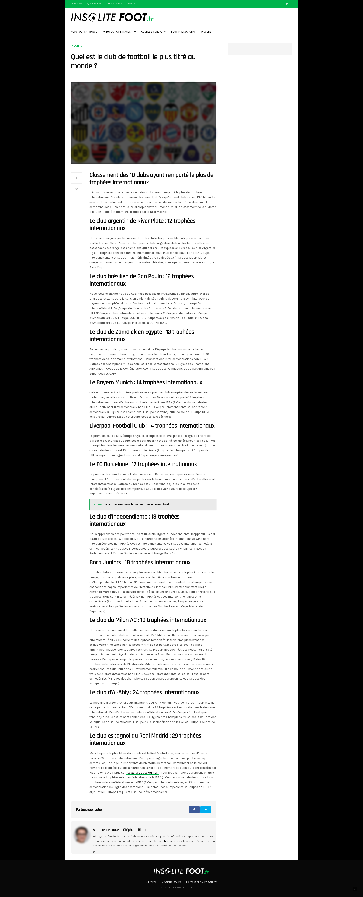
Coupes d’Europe (151, 31)
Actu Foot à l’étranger (117, 31)
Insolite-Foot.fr (156, 841)
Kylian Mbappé (94, 3)
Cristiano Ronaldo (114, 3)
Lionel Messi (76, 3)
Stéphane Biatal (134, 829)
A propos (151, 882)
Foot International (183, 31)
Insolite (206, 31)
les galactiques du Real (142, 772)
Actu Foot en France (84, 31)
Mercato (131, 3)
